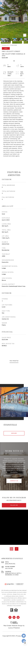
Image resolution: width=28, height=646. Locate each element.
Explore (14, 433)
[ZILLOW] (18, 617)
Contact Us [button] (14, 481)
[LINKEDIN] (14, 617)
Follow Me (14, 505)
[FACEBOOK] (10, 617)
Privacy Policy (21, 636)
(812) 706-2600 (9, 568)
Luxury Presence (14, 628)
